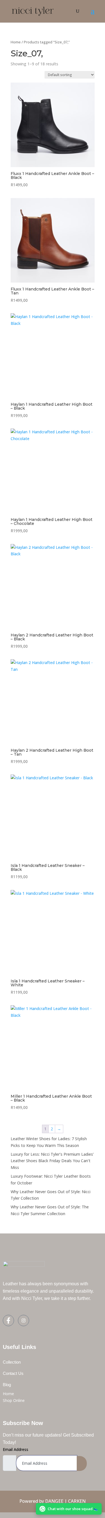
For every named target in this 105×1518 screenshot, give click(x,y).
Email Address (15, 1449)
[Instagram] (23, 1320)
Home (16, 42)
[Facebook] (8, 1320)
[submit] (82, 1463)
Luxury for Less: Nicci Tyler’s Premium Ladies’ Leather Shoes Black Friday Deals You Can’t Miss (52, 1160)
